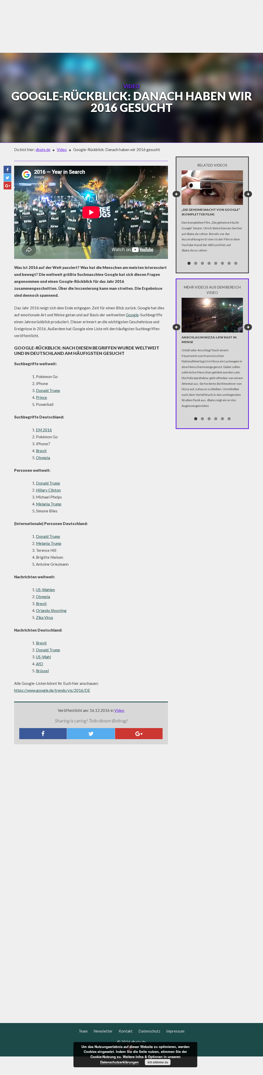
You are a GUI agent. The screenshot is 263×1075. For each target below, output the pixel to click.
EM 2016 (44, 429)
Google (132, 314)
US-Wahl (43, 656)
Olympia (43, 457)
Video (62, 149)
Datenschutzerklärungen (119, 1062)
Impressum (175, 1031)
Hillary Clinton (48, 490)
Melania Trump (48, 504)
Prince (41, 397)
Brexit (41, 450)
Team (83, 1031)
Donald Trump (48, 390)
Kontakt (126, 1031)
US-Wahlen (45, 589)
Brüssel (42, 670)
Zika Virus (44, 617)
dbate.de (43, 149)
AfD (39, 663)
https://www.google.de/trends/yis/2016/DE (52, 690)
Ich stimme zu (158, 1062)
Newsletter (103, 1031)
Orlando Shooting (51, 610)
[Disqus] (91, 816)
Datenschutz (149, 1031)
